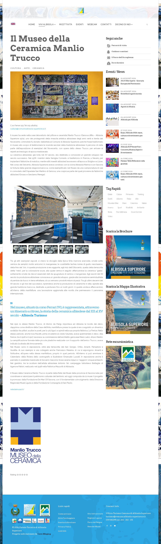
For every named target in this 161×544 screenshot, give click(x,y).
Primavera (129, 194)
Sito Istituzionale (95, 514)
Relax (129, 199)
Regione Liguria (95, 518)
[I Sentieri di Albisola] (128, 367)
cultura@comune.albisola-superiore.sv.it (28, 129)
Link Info (62, 531)
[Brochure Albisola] (128, 257)
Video (110, 216)
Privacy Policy (64, 527)
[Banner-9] (128, 312)
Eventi (110, 199)
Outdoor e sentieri (120, 51)
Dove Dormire (136, 212)
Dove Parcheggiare (66, 518)
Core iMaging (44, 534)
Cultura (15, 68)
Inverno (110, 208)
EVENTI (80, 24)
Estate (110, 194)
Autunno (119, 199)
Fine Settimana (121, 212)
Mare (124, 203)
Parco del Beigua (95, 522)
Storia (110, 212)
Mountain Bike (113, 203)
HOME (31, 24)
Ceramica (38, 68)
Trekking (140, 194)
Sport (120, 208)
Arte (27, 68)
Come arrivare (64, 514)
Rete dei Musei (94, 527)
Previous (15, 249)
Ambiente (140, 208)
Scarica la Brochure (67, 522)
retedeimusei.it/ (17, 389)
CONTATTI (106, 24)
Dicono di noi (123, 24)
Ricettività (65, 24)
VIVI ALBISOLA (46, 24)
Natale (144, 203)
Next (99, 249)
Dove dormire (118, 63)
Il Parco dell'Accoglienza (122, 57)
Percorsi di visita (119, 45)
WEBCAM (92, 24)
